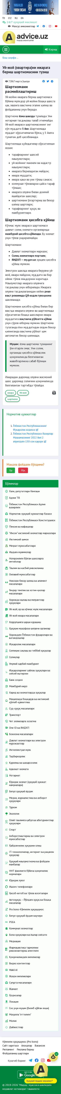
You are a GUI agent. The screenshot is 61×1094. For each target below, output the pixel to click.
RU (16, 18)
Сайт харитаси (10, 1045)
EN (22, 18)
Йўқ (23, 470)
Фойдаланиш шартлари (15, 1053)
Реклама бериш (25, 1049)
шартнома (12, 399)
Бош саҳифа (9, 57)
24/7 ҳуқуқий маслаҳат (10, 22)
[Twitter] (48, 81)
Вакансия (40, 1045)
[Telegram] (52, 81)
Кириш (52, 49)
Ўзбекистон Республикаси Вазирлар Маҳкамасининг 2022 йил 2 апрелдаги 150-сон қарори (33, 437)
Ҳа (10, 470)
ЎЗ (3, 18)
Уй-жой (23, 392)
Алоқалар (26, 1045)
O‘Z (10, 18)
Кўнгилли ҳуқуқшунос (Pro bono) (20, 1041)
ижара (10, 392)
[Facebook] (43, 81)
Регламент (8, 1049)
